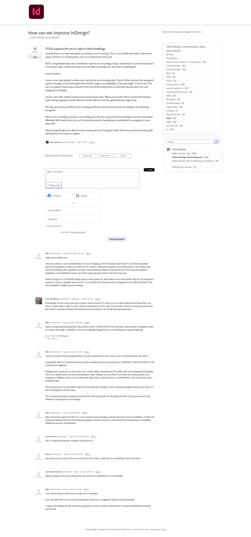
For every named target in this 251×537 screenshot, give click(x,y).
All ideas (169, 54)
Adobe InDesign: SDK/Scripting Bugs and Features (193, 161)
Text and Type (172, 125)
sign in (188, 32)
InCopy (169, 80)
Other (168, 95)
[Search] (216, 141)
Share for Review (173, 114)
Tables (169, 122)
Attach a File (55, 185)
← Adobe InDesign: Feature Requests (44, 37)
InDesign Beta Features (182, 167)
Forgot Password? (53, 226)
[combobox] (191, 141)
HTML (168, 77)
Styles (202, 46)
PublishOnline (172, 107)
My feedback (171, 58)
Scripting (170, 110)
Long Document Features (176, 92)
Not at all (89, 156)
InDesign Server (173, 84)
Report (88, 253)
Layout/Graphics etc (174, 88)
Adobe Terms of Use (141, 529)
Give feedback (179, 149)
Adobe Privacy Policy (158, 529)
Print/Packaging (172, 103)
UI (167, 129)
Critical (125, 156)
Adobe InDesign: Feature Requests (182, 46)
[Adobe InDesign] (36, 12)
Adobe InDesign (91, 529)
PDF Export (171, 99)
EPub (168, 73)
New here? (73, 232)
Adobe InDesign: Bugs (181, 153)
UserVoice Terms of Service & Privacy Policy (115, 529)
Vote (35, 57)
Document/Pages (173, 69)
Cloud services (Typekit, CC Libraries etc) (183, 62)
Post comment (116, 239)
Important (107, 156)
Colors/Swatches (173, 65)
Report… (92, 142)
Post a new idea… (174, 50)
